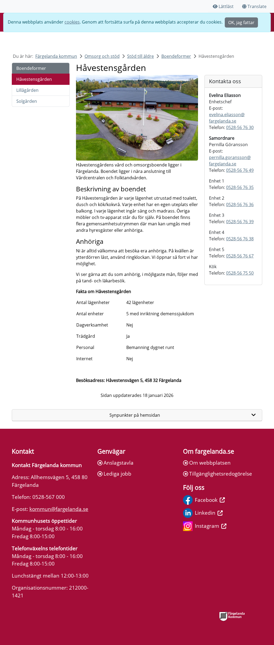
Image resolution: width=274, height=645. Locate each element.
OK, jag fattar (241, 22)
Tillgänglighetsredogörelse (220, 473)
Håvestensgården (34, 79)
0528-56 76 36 (240, 204)
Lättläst (226, 6)
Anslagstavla (119, 462)
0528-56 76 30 (240, 127)
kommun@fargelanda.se (58, 509)
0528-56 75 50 (240, 273)
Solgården (26, 101)
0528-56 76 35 (240, 187)
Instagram (207, 525)
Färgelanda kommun (56, 56)
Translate (257, 6)
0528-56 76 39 (240, 222)
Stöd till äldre (140, 56)
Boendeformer (176, 56)
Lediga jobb (117, 473)
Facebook (206, 499)
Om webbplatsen (210, 462)
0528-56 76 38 (240, 239)
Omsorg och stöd (102, 56)
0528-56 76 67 (240, 256)
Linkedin (205, 512)
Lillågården (27, 90)
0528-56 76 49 (240, 170)
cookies (72, 22)
